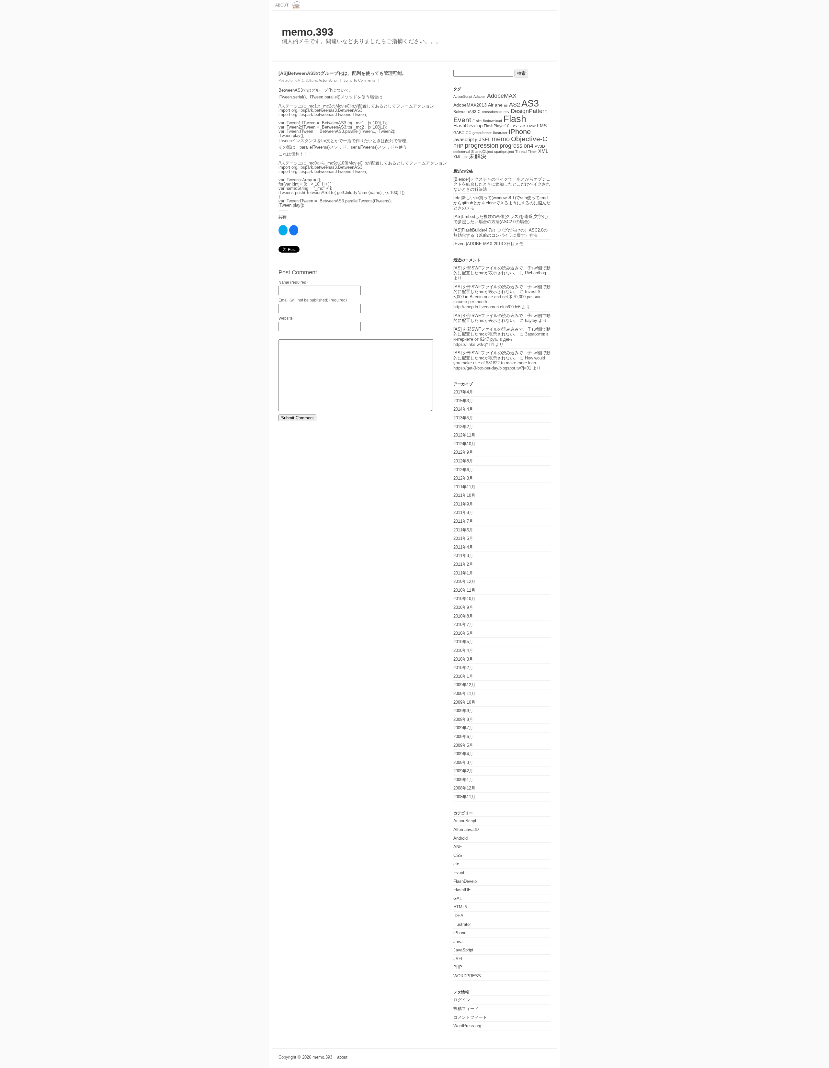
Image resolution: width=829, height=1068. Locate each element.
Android (460, 838)
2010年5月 (463, 641)
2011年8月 (463, 512)
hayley (531, 320)
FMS (542, 125)
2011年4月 (463, 547)
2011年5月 (463, 538)
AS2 (514, 104)
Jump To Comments (359, 80)
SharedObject (482, 151)
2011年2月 (463, 564)
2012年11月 (464, 435)
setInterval (461, 151)
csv (506, 112)
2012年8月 (463, 461)
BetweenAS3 (464, 111)
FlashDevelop (468, 125)
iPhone (520, 132)
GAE (457, 898)
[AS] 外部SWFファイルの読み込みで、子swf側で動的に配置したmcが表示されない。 (502, 271)
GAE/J (458, 133)
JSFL (484, 139)
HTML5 (460, 906)
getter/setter (482, 133)
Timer (532, 151)
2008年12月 (464, 788)
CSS (457, 855)
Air (491, 105)
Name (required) (293, 282)
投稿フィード (466, 1008)
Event (462, 119)
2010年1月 (463, 676)
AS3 (530, 103)
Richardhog (535, 272)
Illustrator (500, 133)
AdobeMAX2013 (470, 105)
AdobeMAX (502, 96)
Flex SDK (518, 126)
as (506, 105)
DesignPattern (529, 111)
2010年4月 (463, 650)
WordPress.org (467, 1025)
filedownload (492, 121)
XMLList (460, 157)
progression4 (516, 145)
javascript (463, 139)
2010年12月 (464, 581)
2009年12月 (464, 684)
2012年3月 (463, 478)
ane (499, 105)
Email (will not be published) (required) (312, 300)
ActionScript (328, 80)
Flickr (531, 126)
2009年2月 (463, 770)
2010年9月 (463, 607)
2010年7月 (463, 624)
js (476, 140)
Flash (514, 118)
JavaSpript (463, 950)
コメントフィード (470, 1017)
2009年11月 (464, 693)
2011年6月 (463, 530)
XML (543, 151)
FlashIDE (462, 889)
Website (285, 318)
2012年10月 (464, 443)
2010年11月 (464, 590)
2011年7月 (463, 521)
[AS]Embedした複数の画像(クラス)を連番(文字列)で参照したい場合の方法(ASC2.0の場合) (500, 219)
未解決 (477, 156)
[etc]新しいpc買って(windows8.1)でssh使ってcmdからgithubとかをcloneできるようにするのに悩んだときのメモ (502, 202)
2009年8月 (463, 719)
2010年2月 (463, 667)
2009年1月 (463, 779)
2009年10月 (464, 702)
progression (481, 145)
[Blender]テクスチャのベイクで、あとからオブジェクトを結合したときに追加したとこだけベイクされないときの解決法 (501, 184)
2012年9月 (463, 452)
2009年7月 (463, 727)
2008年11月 (464, 796)
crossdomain (492, 112)
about (282, 5)
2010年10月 (464, 598)
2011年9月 (463, 504)
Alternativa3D (466, 829)
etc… (458, 863)
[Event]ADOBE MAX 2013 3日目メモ (488, 243)
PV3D (540, 146)
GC (468, 133)
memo (501, 138)
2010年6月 (463, 633)
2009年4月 (463, 753)
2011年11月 (464, 486)
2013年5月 (463, 417)
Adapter (479, 96)
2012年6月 (463, 469)
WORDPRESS (467, 975)
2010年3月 (463, 659)
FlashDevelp (465, 881)
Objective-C (529, 138)
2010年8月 (463, 616)
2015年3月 (463, 400)
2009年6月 (463, 736)
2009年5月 (463, 745)
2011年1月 (463, 573)
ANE (457, 846)
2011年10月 (464, 495)
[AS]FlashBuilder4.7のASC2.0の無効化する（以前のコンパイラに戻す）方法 (500, 233)
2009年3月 (463, 762)
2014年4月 (463, 409)
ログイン (461, 999)
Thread (521, 151)
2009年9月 (463, 710)
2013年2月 (463, 426)
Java (457, 941)
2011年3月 (463, 555)
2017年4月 (463, 392)
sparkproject (504, 151)
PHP (458, 146)
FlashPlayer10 (496, 126)
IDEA (458, 915)
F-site (477, 121)
